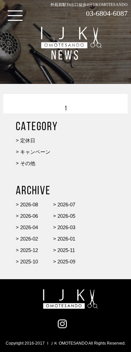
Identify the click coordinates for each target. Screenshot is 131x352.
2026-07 (66, 204)
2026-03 (66, 227)
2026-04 (29, 227)
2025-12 (29, 250)
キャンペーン (35, 152)
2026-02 (29, 239)
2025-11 (66, 250)
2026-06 (29, 216)
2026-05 (66, 216)
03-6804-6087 (107, 13)
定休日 (27, 140)
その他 (27, 163)
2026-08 (29, 204)
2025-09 (66, 261)
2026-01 (66, 239)
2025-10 (29, 261)
